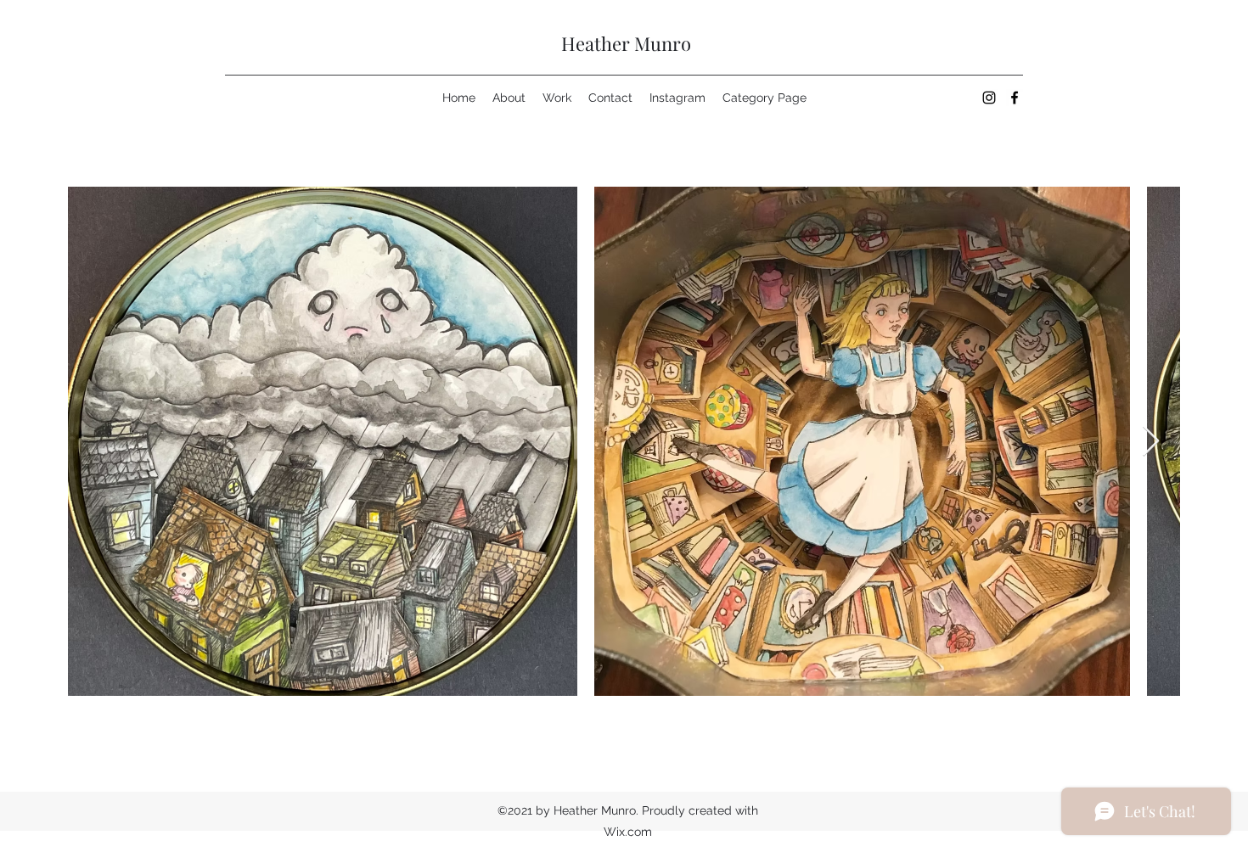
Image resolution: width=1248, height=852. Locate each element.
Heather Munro (626, 43)
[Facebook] (1014, 97)
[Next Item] (1151, 441)
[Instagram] (989, 97)
